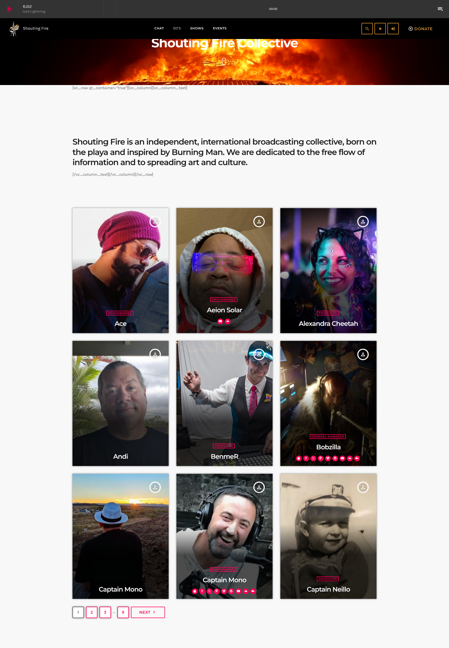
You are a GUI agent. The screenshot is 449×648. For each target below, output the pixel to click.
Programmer (120, 313)
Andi (120, 457)
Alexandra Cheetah (328, 324)
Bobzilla (328, 447)
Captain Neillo (328, 589)
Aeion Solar (224, 310)
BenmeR (224, 457)
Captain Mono (120, 589)
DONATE (420, 28)
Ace (120, 324)
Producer (328, 313)
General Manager (328, 436)
